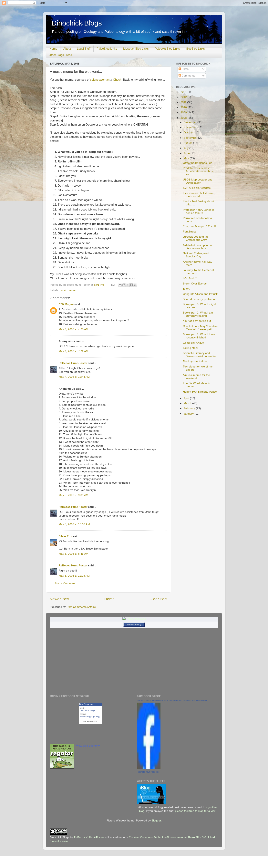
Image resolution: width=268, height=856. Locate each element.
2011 (183, 102)
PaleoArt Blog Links (167, 48)
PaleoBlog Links (107, 48)
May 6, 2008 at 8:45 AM (73, 553)
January (189, 413)
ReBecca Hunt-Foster (73, 363)
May (187, 158)
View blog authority (88, 745)
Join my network (90, 722)
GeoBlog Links (195, 48)
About (67, 48)
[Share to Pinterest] (135, 285)
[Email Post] (113, 284)
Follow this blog (134, 624)
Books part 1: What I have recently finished (199, 336)
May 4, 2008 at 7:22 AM (73, 351)
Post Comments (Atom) (81, 606)
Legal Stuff (83, 48)
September (191, 137)
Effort (186, 288)
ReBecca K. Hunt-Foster (89, 837)
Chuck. (118, 79)
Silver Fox (65, 536)
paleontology (85, 716)
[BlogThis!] (124, 285)
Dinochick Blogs (77, 23)
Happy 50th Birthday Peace (200, 391)
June (187, 153)
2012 (184, 97)
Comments (188, 75)
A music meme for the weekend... (196, 377)
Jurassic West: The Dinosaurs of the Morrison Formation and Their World (172, 700)
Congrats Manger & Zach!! (199, 226)
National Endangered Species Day (196, 255)
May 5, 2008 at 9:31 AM (73, 495)
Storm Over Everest (195, 283)
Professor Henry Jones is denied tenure (198, 211)
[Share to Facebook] (131, 285)
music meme (68, 290)
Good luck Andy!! (193, 342)
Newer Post (59, 599)
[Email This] (120, 285)
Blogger (156, 820)
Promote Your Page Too (148, 772)
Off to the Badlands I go (197, 162)
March (188, 403)
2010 (184, 107)
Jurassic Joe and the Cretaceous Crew (196, 238)
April (187, 398)
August (188, 142)
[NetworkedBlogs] (134, 618)
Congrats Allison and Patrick (200, 294)
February (190, 408)
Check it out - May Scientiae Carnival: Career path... (200, 328)
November (190, 127)
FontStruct (189, 231)
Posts (185, 68)
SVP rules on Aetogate (197, 187)
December (190, 122)
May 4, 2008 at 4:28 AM (73, 329)
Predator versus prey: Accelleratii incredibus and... (198, 171)
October (189, 132)
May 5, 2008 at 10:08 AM (74, 524)
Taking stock (190, 347)
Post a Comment (65, 583)
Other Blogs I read (60, 55)
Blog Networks (86, 704)
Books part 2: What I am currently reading (198, 314)
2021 (184, 91)
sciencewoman (99, 79)
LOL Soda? (190, 278)
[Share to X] (127, 285)
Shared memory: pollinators (200, 299)
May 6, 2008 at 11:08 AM (74, 575)
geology (96, 716)
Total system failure (195, 361)
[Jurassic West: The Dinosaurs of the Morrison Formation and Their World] (148, 768)
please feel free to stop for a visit (195, 811)
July (186, 148)
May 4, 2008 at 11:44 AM (74, 376)
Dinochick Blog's (87, 710)
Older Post (158, 599)
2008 (184, 117)
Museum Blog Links (136, 48)
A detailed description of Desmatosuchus (197, 247)
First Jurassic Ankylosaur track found (198, 195)
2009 (184, 112)
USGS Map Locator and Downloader (197, 181)
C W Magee (66, 304)
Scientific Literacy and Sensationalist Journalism (200, 355)
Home (53, 48)
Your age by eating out (197, 320)
